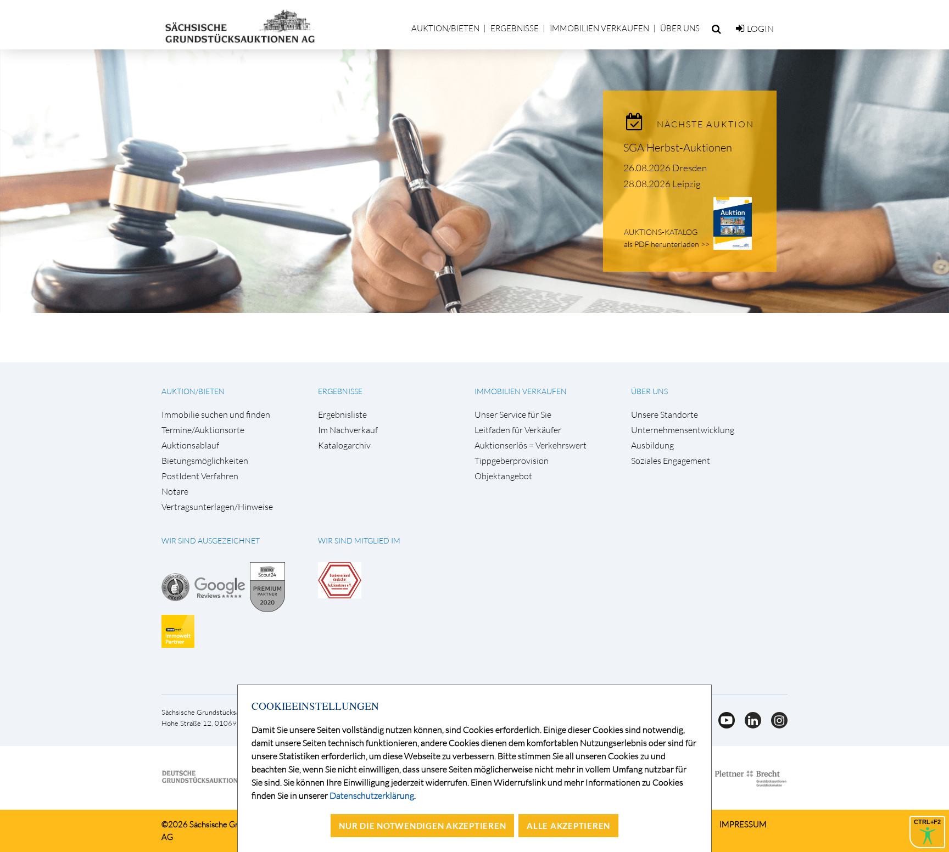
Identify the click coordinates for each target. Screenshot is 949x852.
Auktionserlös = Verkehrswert (530, 445)
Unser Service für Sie (512, 414)
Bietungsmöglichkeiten (204, 461)
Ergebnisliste (342, 414)
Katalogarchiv (344, 445)
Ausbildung (652, 445)
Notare (174, 491)
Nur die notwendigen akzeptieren (422, 826)
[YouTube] (723, 725)
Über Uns (680, 28)
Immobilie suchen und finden (215, 414)
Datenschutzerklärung (372, 795)
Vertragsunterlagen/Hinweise (217, 507)
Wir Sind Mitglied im (359, 540)
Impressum (743, 824)
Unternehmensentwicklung (682, 430)
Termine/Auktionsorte (202, 430)
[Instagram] (775, 725)
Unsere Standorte (664, 414)
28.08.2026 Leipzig (662, 183)
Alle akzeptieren (568, 826)
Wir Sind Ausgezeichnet (210, 540)
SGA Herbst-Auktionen (677, 147)
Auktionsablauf (190, 445)
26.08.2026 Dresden (665, 167)
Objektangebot (503, 476)
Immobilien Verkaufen (599, 28)
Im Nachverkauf (348, 430)
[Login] (740, 28)
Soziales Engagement (670, 461)
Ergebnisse (514, 28)
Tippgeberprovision (511, 461)
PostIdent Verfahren (199, 476)
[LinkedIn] (749, 725)
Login (760, 28)
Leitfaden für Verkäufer (517, 430)
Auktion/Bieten (445, 28)
